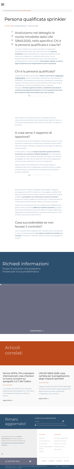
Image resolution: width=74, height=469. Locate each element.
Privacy (57, 466)
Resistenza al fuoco (59, 446)
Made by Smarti (65, 466)
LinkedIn (44, 460)
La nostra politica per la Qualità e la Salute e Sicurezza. (13, 443)
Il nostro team (43, 443)
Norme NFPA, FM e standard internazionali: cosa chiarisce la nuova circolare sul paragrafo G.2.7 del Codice (18, 377)
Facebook (59, 460)
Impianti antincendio (60, 441)
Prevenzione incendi (60, 443)
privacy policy (63, 425)
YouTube (66, 460)
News (16, 10)
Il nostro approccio (44, 441)
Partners (41, 451)
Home (5, 10)
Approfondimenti (11, 10)
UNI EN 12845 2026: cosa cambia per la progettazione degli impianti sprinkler (54, 376)
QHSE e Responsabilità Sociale (45, 447)
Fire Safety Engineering (60, 438)
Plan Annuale (58, 449)
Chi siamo (42, 438)
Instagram (51, 460)
